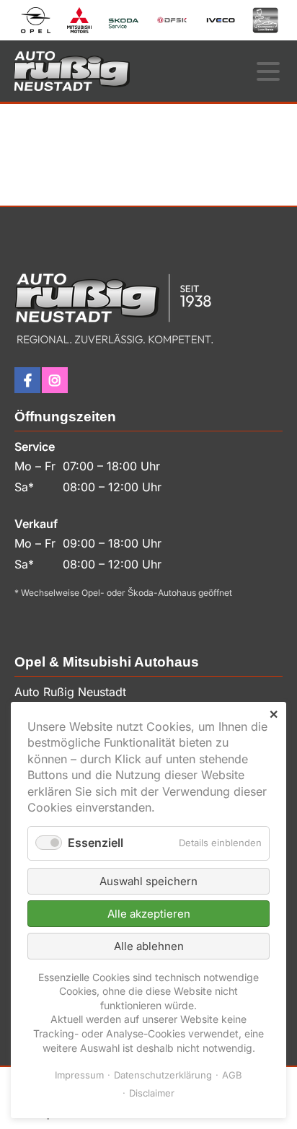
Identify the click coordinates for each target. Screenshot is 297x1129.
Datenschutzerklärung (163, 1075)
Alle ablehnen (149, 946)
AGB (232, 1075)
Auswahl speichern (148, 881)
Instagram (55, 380)
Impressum (79, 1075)
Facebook (27, 380)
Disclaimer (151, 1093)
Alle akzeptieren (148, 914)
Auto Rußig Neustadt (72, 71)
